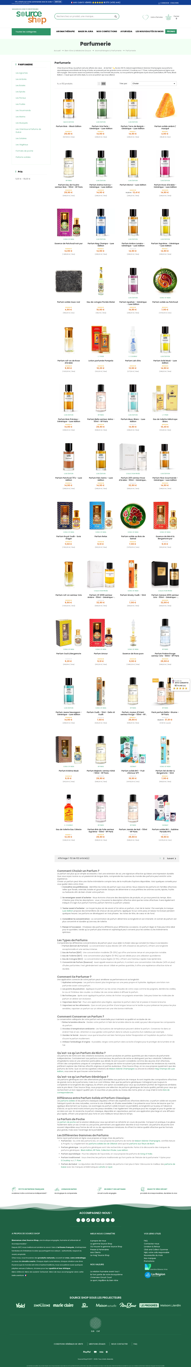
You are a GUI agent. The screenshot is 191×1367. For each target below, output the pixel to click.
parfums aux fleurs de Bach (141, 1143)
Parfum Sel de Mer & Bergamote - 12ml (165, 772)
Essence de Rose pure (133, 654)
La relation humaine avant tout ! (105, 1271)
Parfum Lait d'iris (133, 361)
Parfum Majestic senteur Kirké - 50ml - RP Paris (101, 772)
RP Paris (69, 180)
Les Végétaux (22, 144)
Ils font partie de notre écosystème (106, 1274)
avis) (117, 2)
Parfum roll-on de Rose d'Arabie (69, 362)
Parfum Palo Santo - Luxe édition (101, 479)
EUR (92, 1331)
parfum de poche (68, 1122)
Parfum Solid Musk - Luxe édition (165, 362)
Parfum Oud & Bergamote (68, 654)
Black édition (86, 1150)
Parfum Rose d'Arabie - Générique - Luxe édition (165, 186)
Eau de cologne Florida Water (101, 302)
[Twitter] (108, 1220)
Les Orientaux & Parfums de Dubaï (28, 130)
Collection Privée (133, 474)
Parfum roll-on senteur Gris (69, 595)
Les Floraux (21, 98)
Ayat (110, 1167)
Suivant (172, 858)
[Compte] (159, 3)
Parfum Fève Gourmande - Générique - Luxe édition (165, 479)
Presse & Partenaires (99, 1249)
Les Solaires (21, 138)
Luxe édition (101, 122)
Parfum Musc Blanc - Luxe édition (133, 420)
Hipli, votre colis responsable (156, 1252)
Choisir (154, 83)
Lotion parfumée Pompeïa (100, 361)
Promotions (149, 1261)
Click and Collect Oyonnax (156, 1249)
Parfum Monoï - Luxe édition (133, 185)
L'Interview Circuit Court (101, 1277)
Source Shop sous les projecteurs (95, 1297)
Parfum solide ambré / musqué (165, 127)
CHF (98, 1331)
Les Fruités (20, 104)
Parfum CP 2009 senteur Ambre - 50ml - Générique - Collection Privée (101, 596)
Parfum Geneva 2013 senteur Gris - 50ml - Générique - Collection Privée (165, 596)
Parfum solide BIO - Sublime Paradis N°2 (165, 830)
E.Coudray (65, 1160)
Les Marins (20, 116)
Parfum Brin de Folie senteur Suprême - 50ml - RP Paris (101, 830)
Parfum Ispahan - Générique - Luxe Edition (133, 303)
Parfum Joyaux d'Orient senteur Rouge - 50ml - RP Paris (133, 713)
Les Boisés (20, 85)
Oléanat (133, 766)
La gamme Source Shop (101, 1243)
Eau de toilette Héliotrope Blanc (165, 420)
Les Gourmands (23, 110)
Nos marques (150, 1258)
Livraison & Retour (152, 1246)
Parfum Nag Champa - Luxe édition (101, 244)
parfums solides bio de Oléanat (103, 1143)
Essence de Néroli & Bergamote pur (165, 537)
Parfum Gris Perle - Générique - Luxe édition (100, 127)
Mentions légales (97, 1344)
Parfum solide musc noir (68, 302)
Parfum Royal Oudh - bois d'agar (68, 537)
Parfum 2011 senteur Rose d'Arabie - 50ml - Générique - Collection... (133, 479)
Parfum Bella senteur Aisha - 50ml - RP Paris (100, 420)
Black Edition (69, 122)
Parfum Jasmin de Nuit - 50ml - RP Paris (133, 830)
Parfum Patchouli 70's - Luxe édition (68, 479)
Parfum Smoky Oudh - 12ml (133, 595)
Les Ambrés (21, 79)
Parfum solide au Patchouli (165, 302)
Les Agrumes (22, 73)
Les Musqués (22, 123)
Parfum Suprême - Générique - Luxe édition (165, 244)
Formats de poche (24, 151)
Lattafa (102, 1167)
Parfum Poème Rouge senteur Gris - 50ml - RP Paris (165, 655)
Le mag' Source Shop (99, 1255)
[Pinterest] (113, 1220)
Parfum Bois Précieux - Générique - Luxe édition (68, 420)
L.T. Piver (101, 356)
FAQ (146, 1240)
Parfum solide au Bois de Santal (133, 537)
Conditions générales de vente (68, 1344)
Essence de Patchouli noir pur (69, 243)
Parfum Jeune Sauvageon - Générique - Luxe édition (69, 713)
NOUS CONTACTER (119, 1344)
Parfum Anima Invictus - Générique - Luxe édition (100, 186)
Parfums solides (23, 157)
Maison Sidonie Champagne (122, 1068)
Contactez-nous (151, 1243)
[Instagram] (83, 1220)
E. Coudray (133, 356)
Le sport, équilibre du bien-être (104, 1280)
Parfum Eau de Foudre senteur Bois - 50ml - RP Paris (69, 186)
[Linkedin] (103, 1220)
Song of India (68, 239)
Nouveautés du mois (153, 1255)
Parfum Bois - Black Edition (68, 126)
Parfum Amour (101, 654)
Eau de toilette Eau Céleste (68, 829)
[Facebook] (93, 1220)
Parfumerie (25, 64)
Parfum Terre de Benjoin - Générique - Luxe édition (133, 127)
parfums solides (68, 1100)
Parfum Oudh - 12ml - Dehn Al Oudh (101, 713)
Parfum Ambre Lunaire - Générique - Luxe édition (132, 244)
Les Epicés (20, 91)
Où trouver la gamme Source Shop (106, 1246)
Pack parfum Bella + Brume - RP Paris (165, 713)
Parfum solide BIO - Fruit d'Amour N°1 (132, 772)
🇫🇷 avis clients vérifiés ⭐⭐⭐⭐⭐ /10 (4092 (92, 2)
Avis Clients (95, 1252)
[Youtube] (78, 1220)
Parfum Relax (101, 536)
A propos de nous (98, 1240)
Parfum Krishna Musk (69, 771)
